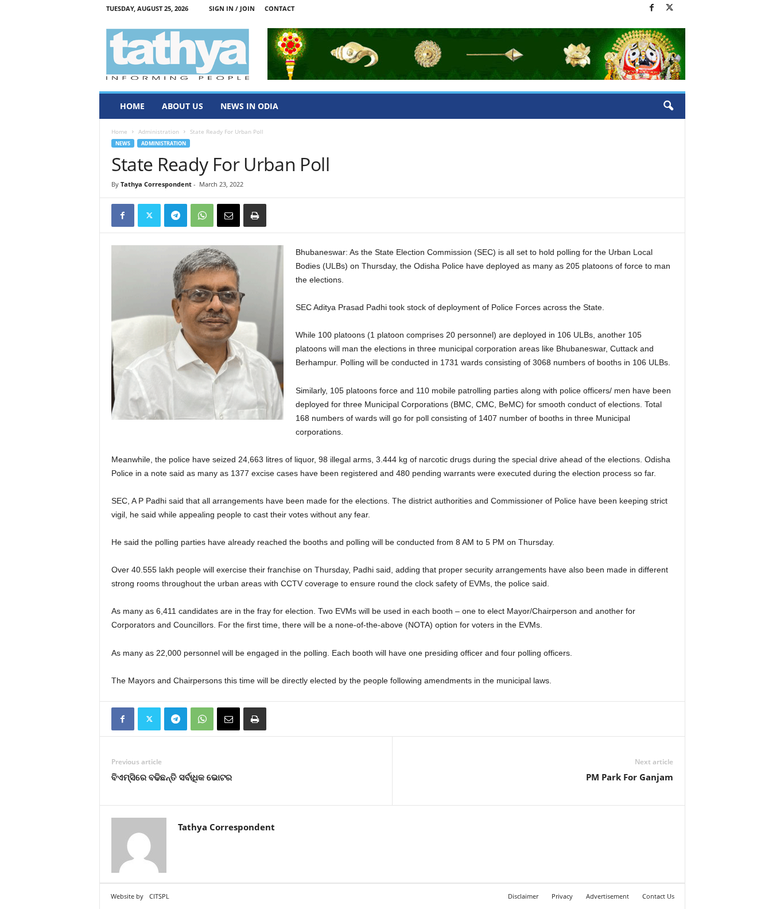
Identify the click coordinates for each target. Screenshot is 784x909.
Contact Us (658, 896)
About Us (182, 105)
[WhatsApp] (202, 215)
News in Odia (249, 105)
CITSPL (159, 896)
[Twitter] (670, 8)
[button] (668, 106)
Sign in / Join (232, 8)
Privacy (562, 896)
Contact (279, 8)
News (122, 143)
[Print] (254, 215)
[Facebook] (652, 8)
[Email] (228, 215)
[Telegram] (175, 215)
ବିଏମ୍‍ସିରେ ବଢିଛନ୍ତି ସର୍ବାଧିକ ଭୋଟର (171, 777)
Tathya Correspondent (156, 184)
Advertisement (607, 896)
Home (132, 105)
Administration (158, 131)
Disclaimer (523, 896)
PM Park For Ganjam (629, 777)
